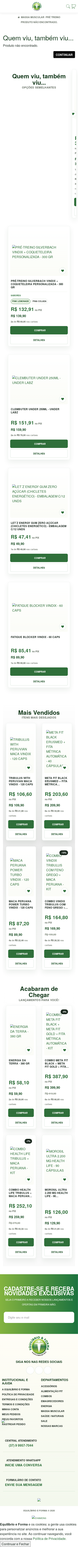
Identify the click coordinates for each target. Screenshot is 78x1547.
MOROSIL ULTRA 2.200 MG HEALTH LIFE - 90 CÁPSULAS (56, 1193)
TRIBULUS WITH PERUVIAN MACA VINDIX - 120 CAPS (21, 781)
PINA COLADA (39, 301)
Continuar (64, 55)
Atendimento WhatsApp (23, 1462)
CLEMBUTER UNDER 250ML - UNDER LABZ (35, 411)
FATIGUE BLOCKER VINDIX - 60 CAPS (35, 637)
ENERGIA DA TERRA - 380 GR (19, 1062)
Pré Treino (53, 17)
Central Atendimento (21, 1443)
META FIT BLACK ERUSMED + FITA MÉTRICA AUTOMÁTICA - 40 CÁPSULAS (56, 781)
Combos (46, 1396)
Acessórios (49, 1386)
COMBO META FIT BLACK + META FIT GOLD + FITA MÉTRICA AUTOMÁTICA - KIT (56, 1063)
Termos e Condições (16, 1404)
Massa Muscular (32, 17)
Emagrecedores (52, 1401)
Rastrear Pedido (13, 1424)
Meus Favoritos (12, 1419)
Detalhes (39, 340)
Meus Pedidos (11, 1414)
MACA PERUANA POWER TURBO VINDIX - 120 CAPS (21, 904)
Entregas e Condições (17, 1399)
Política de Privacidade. (49, 1538)
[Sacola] (73, 6)
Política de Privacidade (18, 1394)
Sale (44, 1421)
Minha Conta (10, 1409)
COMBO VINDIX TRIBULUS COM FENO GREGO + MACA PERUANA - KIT (57, 904)
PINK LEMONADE (20, 301)
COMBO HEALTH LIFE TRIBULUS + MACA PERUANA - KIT (21, 1193)
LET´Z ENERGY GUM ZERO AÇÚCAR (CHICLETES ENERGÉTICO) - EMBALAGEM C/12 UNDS (38, 526)
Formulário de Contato (23, 1482)
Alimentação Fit (52, 1391)
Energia (46, 1406)
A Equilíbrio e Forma (16, 1389)
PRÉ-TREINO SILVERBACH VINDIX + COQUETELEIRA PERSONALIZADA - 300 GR (37, 284)
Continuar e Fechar (15, 1544)
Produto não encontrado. (39, 22)
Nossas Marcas (52, 1426)
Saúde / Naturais (52, 1416)
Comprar (40, 330)
